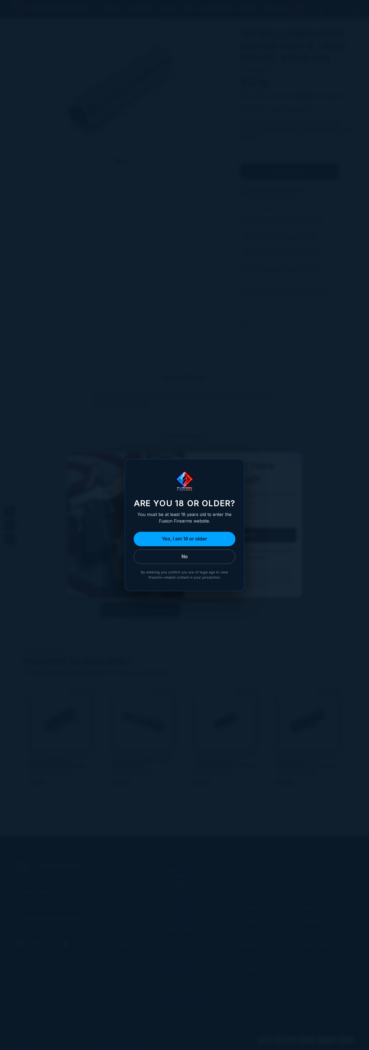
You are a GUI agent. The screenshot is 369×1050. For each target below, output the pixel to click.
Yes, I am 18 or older (184, 539)
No (185, 556)
